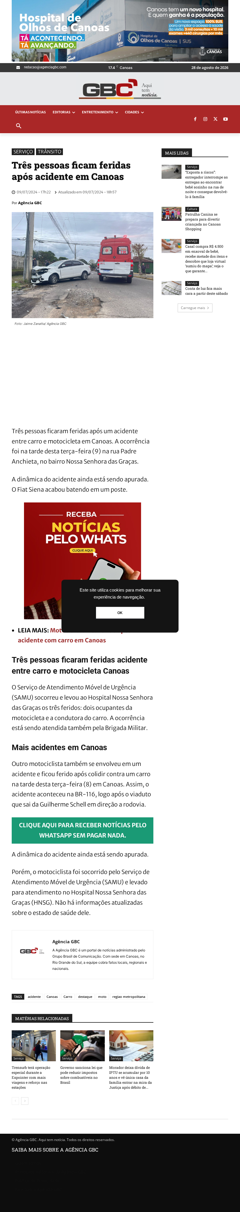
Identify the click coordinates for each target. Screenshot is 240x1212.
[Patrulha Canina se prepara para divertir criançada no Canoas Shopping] (171, 214)
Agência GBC (30, 202)
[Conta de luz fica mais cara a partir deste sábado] (171, 288)
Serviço (23, 152)
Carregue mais (193, 307)
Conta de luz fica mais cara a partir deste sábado (206, 291)
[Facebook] (195, 119)
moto (102, 996)
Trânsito (49, 152)
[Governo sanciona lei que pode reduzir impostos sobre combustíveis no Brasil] (82, 1045)
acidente (34, 996)
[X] (215, 119)
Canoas (52, 996)
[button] (19, 126)
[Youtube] (226, 119)
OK (120, 613)
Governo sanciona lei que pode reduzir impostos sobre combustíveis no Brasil (81, 1074)
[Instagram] (205, 119)
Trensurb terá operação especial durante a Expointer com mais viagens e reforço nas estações (31, 1077)
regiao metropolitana (128, 996)
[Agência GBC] (32, 955)
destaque (85, 996)
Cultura (192, 209)
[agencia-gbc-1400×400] (120, 60)
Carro (68, 996)
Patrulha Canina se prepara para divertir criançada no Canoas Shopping (203, 221)
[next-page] (24, 1101)
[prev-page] (15, 1101)
